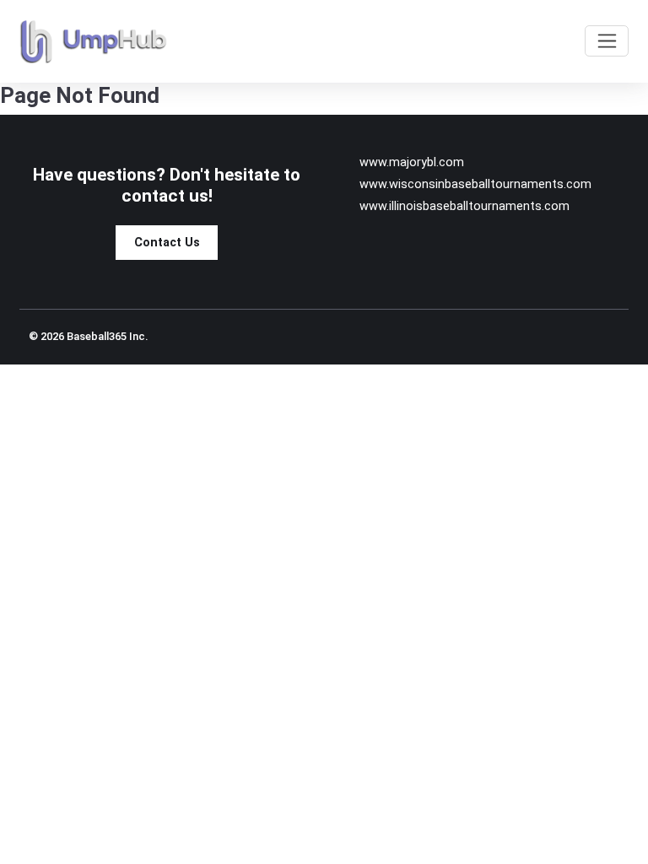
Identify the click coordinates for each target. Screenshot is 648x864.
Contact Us (167, 242)
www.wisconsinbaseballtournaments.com (475, 184)
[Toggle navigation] (607, 41)
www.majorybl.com (411, 162)
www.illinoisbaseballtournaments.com (464, 206)
